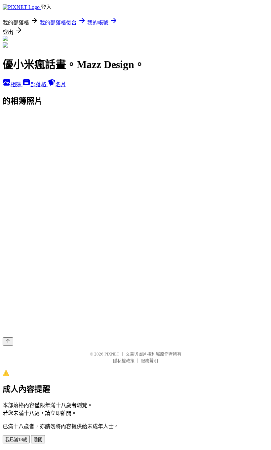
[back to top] (8, 341)
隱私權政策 (124, 360)
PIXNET (111, 354)
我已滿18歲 (16, 439)
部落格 (39, 84)
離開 (38, 439)
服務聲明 (149, 360)
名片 (61, 84)
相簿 (16, 84)
